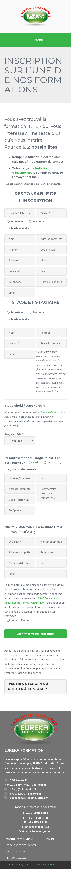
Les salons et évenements (21, 845)
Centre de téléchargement (36, 831)
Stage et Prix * (13, 434)
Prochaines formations (20, 839)
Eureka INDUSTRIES (35, 813)
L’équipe (49, 839)
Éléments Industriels (35, 826)
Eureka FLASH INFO (35, 818)
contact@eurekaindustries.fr (29, 798)
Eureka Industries (40, 864)
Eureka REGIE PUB (35, 822)
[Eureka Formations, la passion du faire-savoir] (35, 16)
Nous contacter (15, 851)
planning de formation (52, 412)
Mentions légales (16, 857)
